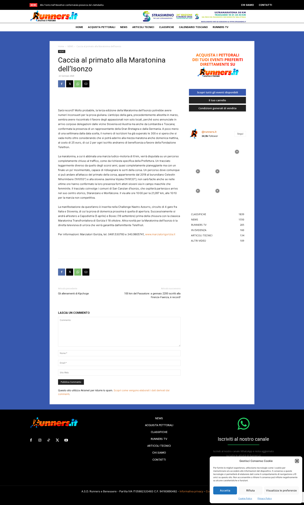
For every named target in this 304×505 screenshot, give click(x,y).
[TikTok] (48, 440)
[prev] (161, 5)
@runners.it (209, 131)
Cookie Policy (245, 498)
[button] (297, 461)
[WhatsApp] (77, 83)
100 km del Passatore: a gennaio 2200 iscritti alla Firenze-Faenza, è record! (152, 295)
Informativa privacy (191, 491)
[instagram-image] (198, 151)
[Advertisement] (119, 99)
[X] (69, 83)
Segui (240, 133)
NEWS (70, 46)
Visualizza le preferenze (281, 490)
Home (61, 46)
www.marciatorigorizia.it (160, 234)
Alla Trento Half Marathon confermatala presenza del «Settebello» (72, 5)
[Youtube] (66, 440)
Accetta (225, 490)
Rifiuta (250, 490)
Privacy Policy (265, 498)
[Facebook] (61, 83)
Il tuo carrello (217, 100)
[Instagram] (39, 440)
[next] (166, 5)
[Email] (85, 83)
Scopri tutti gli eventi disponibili (217, 92)
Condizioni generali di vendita (217, 108)
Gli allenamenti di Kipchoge (73, 293)
